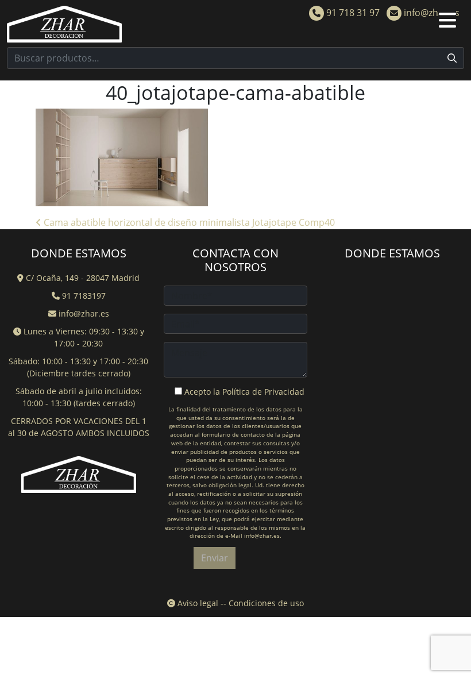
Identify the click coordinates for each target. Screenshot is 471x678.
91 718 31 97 (352, 12)
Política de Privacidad (263, 391)
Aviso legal (196, 603)
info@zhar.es (430, 12)
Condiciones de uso (266, 603)
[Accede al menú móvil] (452, 24)
